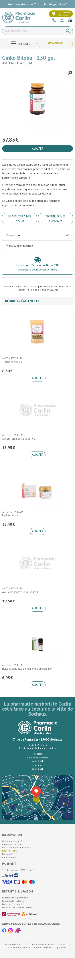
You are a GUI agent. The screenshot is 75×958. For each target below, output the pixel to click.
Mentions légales (13, 944)
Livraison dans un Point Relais (17, 907)
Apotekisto (61, 947)
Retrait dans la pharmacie (15, 897)
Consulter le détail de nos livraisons (37, 269)
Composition (13, 235)
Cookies (61, 944)
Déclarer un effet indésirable (16, 847)
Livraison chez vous (12, 904)
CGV (27, 944)
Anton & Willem (10, 857)
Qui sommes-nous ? (12, 841)
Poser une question (11, 844)
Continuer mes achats (56, 218)
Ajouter (37, 378)
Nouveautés (8, 854)
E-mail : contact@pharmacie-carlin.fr (37, 748)
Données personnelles (43, 944)
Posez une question (21, 245)
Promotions (55, 43)
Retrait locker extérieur (13, 901)
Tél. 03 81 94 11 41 (37, 744)
